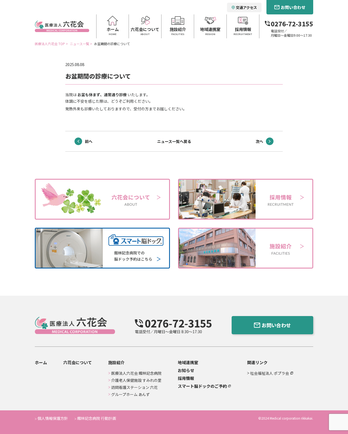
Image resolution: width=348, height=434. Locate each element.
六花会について (77, 362)
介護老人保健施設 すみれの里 (136, 380)
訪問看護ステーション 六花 (134, 387)
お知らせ (186, 370)
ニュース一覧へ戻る (174, 141)
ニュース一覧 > (81, 43)
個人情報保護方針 (52, 418)
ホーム (41, 362)
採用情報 (186, 378)
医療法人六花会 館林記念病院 (136, 373)
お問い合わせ (276, 325)
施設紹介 (116, 362)
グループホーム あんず (130, 394)
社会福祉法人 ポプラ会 (269, 373)
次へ (259, 141)
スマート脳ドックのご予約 (202, 386)
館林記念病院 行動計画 (96, 418)
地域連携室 (188, 362)
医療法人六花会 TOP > (52, 43)
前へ (88, 141)
